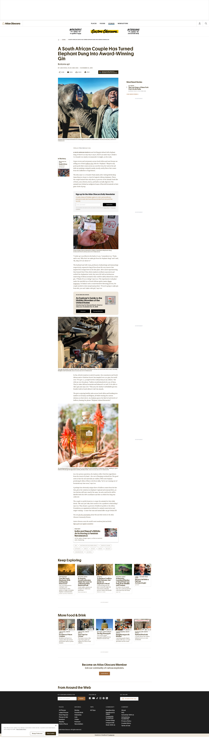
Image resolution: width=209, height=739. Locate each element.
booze (93, 548)
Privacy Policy (106, 207)
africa (86, 548)
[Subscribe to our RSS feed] (107, 698)
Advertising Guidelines (125, 717)
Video (77, 719)
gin (76, 545)
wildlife (108, 548)
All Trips (93, 710)
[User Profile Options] (199, 23)
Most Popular (63, 715)
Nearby (61, 721)
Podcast (77, 721)
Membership (110, 710)
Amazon (83, 311)
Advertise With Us (127, 715)
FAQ (122, 712)
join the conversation (84, 515)
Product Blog (110, 720)
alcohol (89, 552)
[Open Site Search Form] (206, 23)
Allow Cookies (50, 733)
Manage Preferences (37, 733)
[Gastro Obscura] (75, 31)
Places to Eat (63, 717)
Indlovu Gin (89, 163)
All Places (62, 710)
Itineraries (78, 715)
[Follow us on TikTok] (97, 698)
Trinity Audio (82, 148)
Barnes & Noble (98, 311)
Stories (64, 39)
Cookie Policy (126, 723)
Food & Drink (79, 712)
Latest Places (63, 712)
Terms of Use (125, 725)
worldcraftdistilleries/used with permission (86, 251)
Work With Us (110, 725)
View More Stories (132, 94)
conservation (79, 552)
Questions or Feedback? (104, 735)
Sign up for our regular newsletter (83, 524)
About (123, 710)
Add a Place (63, 724)
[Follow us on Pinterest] (104, 698)
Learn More (104, 673)
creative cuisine (105, 545)
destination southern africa (88, 545)
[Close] (56, 725)
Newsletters (79, 724)
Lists (76, 717)
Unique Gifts (110, 722)
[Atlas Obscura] (11, 23)
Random (62, 719)
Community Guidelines (110, 717)
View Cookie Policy (21, 729)
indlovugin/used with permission (82, 370)
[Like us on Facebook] (90, 698)
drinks (100, 548)
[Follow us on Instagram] (100, 698)
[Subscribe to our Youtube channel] (93, 698)
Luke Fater (63, 68)
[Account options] (200, 23)
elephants (77, 548)
